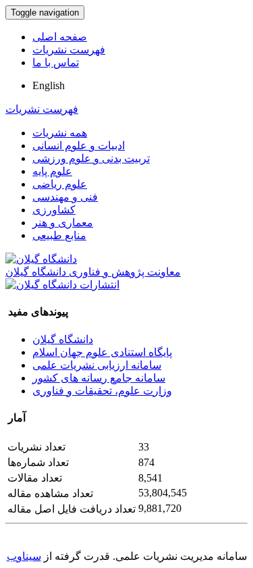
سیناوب (24, 556)
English (48, 85)
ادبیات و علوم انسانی (78, 145)
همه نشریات (59, 132)
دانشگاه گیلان (62, 339)
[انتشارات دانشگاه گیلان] (62, 284)
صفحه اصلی (59, 37)
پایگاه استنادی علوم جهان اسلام (102, 352)
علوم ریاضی (59, 184)
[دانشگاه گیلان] (41, 259)
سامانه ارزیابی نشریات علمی (96, 365)
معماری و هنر (62, 222)
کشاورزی (54, 209)
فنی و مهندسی (65, 197)
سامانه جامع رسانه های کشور (98, 378)
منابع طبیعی (59, 235)
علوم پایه (52, 171)
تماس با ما (55, 62)
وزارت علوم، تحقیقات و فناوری (102, 390)
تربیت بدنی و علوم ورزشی (91, 158)
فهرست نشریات (68, 49)
